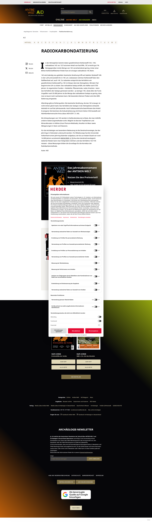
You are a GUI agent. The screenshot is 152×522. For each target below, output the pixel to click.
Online (60, 19)
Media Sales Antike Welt (42, 405)
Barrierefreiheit (88, 475)
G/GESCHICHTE (117, 405)
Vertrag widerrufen (66, 482)
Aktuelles (48, 25)
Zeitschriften (111, 2)
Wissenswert (58, 25)
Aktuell (28, 42)
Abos (94, 20)
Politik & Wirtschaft (54, 2)
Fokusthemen (94, 25)
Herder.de (27, 2)
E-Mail (51, 456)
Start (42, 25)
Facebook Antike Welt (68, 414)
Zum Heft (63, 361)
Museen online (67, 401)
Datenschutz (76, 475)
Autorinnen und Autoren (80, 401)
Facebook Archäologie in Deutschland (89, 414)
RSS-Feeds (93, 401)
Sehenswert (68, 25)
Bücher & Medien (106, 25)
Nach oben (76, 508)
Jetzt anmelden (94, 459)
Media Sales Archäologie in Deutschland (63, 405)
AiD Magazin (84, 20)
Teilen (31, 64)
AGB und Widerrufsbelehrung (59, 475)
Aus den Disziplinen (81, 25)
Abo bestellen (76, 377)
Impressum (100, 475)
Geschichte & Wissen (39, 2)
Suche (62, 8)
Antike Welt (71, 20)
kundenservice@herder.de (78, 410)
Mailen (31, 73)
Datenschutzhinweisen (86, 452)
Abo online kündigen (94, 410)
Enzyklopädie (53, 31)
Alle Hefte (63, 367)
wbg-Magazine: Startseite (31, 31)
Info (126, 2)
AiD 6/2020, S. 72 (67, 138)
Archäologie (94, 405)
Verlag (120, 2)
